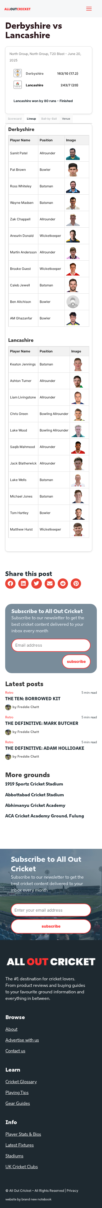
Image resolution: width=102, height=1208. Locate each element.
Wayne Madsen (21, 203)
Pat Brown (18, 170)
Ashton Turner (20, 381)
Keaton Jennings (23, 364)
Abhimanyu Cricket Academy (35, 806)
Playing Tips (17, 1093)
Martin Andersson (23, 252)
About (11, 1029)
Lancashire (34, 85)
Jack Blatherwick (23, 463)
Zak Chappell (20, 219)
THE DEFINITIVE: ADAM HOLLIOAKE (44, 749)
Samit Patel (18, 153)
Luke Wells (18, 480)
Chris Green (19, 414)
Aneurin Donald (21, 236)
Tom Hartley (19, 513)
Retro (9, 693)
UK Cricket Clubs (21, 1167)
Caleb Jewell (20, 285)
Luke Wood (18, 430)
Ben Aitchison (20, 302)
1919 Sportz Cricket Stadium (34, 784)
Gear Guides (17, 1104)
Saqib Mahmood (22, 447)
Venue (66, 118)
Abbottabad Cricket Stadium (34, 795)
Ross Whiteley (21, 186)
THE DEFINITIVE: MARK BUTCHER (41, 724)
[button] (10, 583)
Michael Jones (21, 496)
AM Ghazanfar (21, 318)
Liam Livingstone (23, 397)
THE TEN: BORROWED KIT (32, 699)
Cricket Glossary (21, 1082)
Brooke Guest (20, 269)
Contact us (15, 1051)
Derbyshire (35, 73)
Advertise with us (22, 1040)
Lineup (31, 118)
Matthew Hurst (21, 529)
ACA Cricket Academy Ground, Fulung (44, 816)
